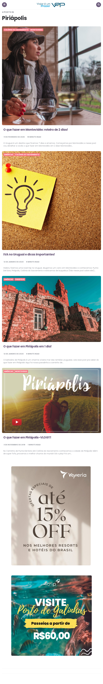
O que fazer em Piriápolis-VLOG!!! (27, 437)
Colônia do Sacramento (16, 30)
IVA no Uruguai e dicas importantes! (29, 254)
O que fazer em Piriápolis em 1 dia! (27, 346)
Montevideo (36, 30)
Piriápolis (20, 279)
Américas (8, 155)
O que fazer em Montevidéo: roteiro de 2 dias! (35, 130)
